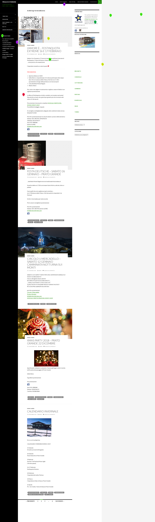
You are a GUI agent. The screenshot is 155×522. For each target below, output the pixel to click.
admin (40, 54)
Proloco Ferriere (31, 294)
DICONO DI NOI (93, 1)
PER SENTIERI (5, 19)
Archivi (77, 121)
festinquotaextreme (33, 135)
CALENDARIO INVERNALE (42, 411)
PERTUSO (77, 94)
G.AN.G (4, 50)
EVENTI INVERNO (63, 1)
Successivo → (60, 501)
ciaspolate (44, 220)
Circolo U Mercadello (33, 292)
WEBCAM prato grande (83, 1)
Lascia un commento (50, 54)
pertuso (30, 222)
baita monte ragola (33, 133)
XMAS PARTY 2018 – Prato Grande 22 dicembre (43, 342)
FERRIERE (51, 133)
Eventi (29, 45)
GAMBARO (78, 88)
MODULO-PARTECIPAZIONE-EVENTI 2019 (40, 298)
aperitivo (30, 397)
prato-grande (38, 222)
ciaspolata (44, 133)
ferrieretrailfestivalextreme (35, 494)
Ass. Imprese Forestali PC (8, 38)
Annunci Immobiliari (7, 29)
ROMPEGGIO (78, 100)
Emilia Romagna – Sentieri (8, 48)
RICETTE (4, 26)
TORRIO (77, 112)
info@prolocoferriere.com (34, 126)
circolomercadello (33, 303)
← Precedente (30, 501)
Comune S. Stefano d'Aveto (8, 46)
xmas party (41, 399)
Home (56, 1)
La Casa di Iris (5, 52)
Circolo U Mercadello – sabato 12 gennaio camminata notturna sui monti (44, 263)
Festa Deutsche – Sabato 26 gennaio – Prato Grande (46, 173)
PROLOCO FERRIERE (9, 2)
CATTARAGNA (79, 82)
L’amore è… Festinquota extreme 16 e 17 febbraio (44, 49)
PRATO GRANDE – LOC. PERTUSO (7, 23)
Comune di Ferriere (6, 44)
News (32, 45)
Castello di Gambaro (6, 42)
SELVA (76, 106)
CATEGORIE (78, 131)
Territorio (5, 16)
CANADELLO (78, 77)
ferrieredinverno (59, 133)
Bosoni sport (5, 40)
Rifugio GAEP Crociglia (7, 54)
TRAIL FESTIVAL (72, 1)
